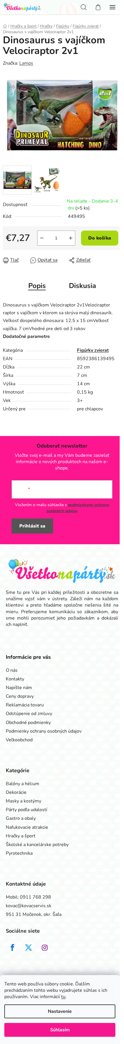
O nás (12, 670)
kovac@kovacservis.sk (28, 906)
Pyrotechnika (19, 853)
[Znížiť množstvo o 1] (41, 238)
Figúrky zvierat (93, 350)
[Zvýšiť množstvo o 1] (70, 238)
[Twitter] (28, 947)
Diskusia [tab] (82, 285)
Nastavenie (60, 1011)
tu (63, 997)
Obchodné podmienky (28, 722)
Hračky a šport (20, 836)
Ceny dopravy (20, 696)
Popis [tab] (37, 285)
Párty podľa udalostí (26, 810)
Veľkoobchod (19, 740)
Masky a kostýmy (23, 801)
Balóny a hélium (22, 784)
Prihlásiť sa (32, 526)
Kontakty (15, 679)
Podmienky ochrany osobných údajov (44, 731)
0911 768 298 (35, 897)
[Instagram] (44, 947)
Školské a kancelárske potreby (37, 844)
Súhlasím (60, 1030)
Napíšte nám (19, 687)
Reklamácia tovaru (25, 705)
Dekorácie (16, 792)
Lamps (26, 63)
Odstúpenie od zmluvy (29, 713)
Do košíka (99, 238)
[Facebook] (12, 947)
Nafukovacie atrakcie (27, 827)
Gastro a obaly (21, 818)
